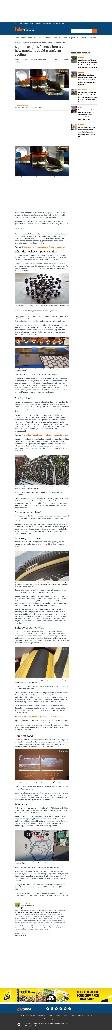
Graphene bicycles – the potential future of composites (43, 247)
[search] (94, 31)
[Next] (65, 154)
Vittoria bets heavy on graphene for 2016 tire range (42, 716)
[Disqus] (44, 964)
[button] (42, 162)
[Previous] (18, 154)
